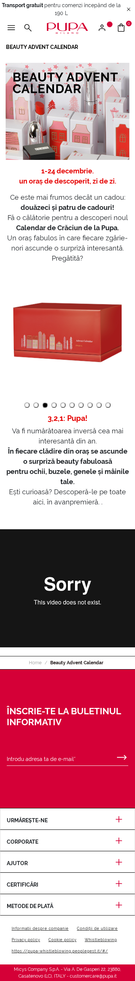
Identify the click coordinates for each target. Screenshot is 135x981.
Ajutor (17, 863)
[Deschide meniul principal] (11, 28)
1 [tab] (27, 405)
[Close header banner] (128, 10)
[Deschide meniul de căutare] (27, 28)
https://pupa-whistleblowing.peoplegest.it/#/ (60, 951)
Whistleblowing (101, 940)
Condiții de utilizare (97, 928)
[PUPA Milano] (67, 27)
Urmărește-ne (27, 820)
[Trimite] (122, 755)
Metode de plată (30, 906)
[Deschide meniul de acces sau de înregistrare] (105, 28)
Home (35, 662)
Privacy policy (26, 940)
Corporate (22, 842)
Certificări (22, 885)
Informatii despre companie (40, 928)
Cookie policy (62, 940)
